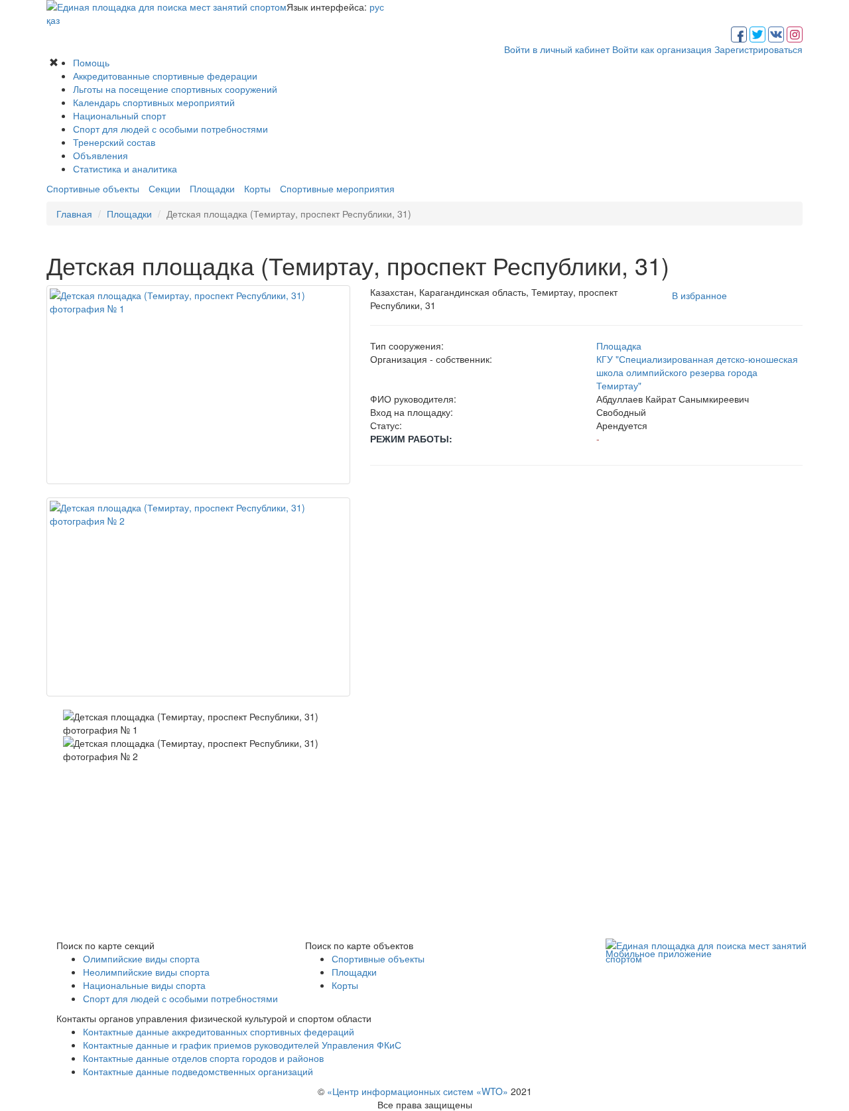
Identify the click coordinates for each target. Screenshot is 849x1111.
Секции (164, 188)
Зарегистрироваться (758, 49)
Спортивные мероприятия (337, 188)
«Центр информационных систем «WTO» (417, 1091)
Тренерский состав (114, 142)
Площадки (212, 188)
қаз (53, 20)
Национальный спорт (119, 115)
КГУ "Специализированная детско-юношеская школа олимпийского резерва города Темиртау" (697, 372)
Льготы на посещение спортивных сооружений (175, 89)
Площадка (618, 345)
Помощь (91, 62)
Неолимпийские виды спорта (146, 971)
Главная (74, 213)
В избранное (699, 295)
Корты (257, 188)
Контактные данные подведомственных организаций (198, 1071)
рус (376, 6)
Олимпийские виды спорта (141, 958)
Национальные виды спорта (144, 985)
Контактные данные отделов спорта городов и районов (203, 1058)
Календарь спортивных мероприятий (154, 102)
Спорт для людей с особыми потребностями (170, 128)
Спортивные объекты (92, 188)
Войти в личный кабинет (557, 49)
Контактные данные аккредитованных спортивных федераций (218, 1031)
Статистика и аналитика (125, 168)
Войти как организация (662, 49)
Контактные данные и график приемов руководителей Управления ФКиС (242, 1044)
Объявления (100, 155)
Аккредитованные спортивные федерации (165, 75)
